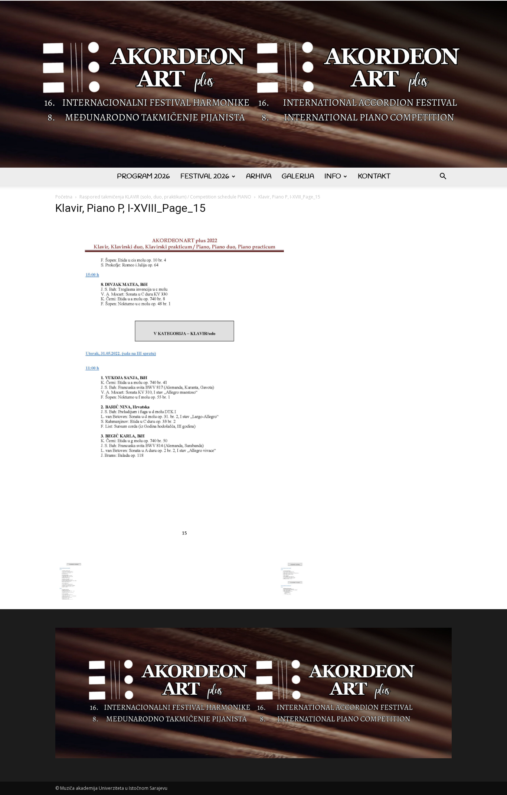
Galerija (298, 176)
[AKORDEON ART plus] (253, 84)
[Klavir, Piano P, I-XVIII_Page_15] (184, 555)
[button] (443, 177)
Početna (63, 197)
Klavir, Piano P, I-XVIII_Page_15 (130, 207)
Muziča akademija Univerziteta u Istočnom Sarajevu (113, 788)
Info (332, 176)
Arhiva (258, 176)
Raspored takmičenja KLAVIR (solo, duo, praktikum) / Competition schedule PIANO (165, 197)
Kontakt (374, 176)
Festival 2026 (204, 176)
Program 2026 (143, 176)
